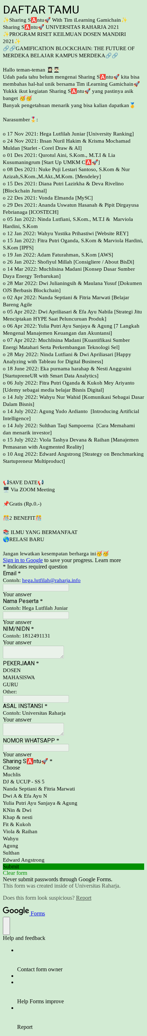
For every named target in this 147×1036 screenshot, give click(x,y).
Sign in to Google (23, 560)
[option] (73, 768)
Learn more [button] (108, 560)
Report (83, 898)
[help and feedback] (6, 926)
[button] (73, 866)
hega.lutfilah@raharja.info (51, 580)
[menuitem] (80, 960)
